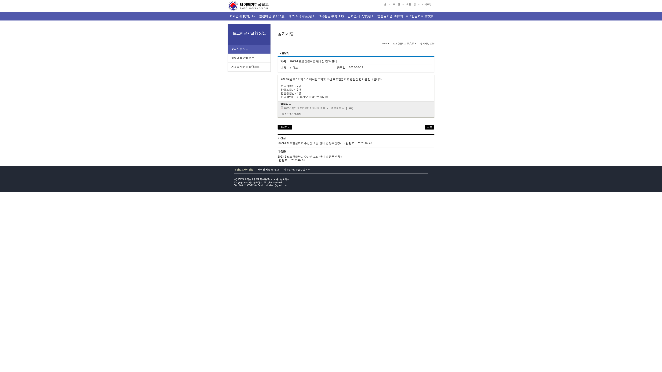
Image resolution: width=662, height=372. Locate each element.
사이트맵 (427, 4)
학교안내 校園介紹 (242, 16)
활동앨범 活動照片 (242, 57)
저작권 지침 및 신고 (268, 169)
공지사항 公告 (427, 43)
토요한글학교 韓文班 (419, 16)
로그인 (396, 4)
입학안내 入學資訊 (360, 16)
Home (384, 43)
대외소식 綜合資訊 (301, 16)
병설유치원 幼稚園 (390, 16)
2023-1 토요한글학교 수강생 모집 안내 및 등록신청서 (310, 143)
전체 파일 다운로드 (291, 113)
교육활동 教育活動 (331, 16)
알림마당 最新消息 (272, 16)
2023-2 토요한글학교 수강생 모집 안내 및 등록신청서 (310, 156)
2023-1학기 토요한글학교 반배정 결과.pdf (306, 108)
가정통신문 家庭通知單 (245, 66)
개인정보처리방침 (243, 169)
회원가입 (411, 4)
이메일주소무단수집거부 (296, 169)
